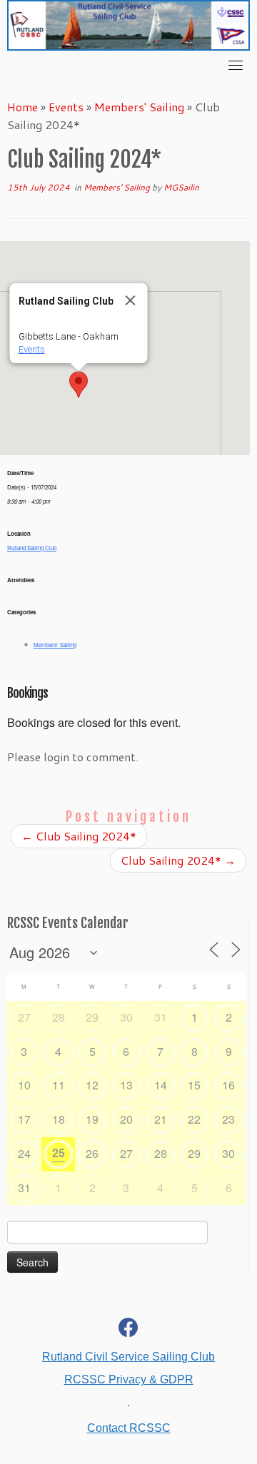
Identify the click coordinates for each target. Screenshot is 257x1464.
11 (58, 1085)
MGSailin (181, 187)
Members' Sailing (139, 106)
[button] (78, 384)
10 (24, 1085)
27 (24, 1017)
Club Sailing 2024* (78, 836)
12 (92, 1085)
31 (160, 1017)
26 (92, 1153)
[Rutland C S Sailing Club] (128, 1330)
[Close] (131, 300)
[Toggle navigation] (235, 65)
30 (126, 1017)
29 (92, 1017)
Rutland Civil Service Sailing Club (128, 1357)
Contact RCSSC (129, 1428)
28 (58, 1017)
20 (126, 1119)
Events (66, 106)
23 (228, 1119)
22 (194, 1119)
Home (22, 106)
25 (58, 1152)
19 (92, 1119)
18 (58, 1119)
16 (228, 1085)
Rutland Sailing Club (31, 547)
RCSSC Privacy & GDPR (128, 1379)
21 (160, 1119)
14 (160, 1085)
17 (24, 1119)
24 (24, 1153)
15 (194, 1085)
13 (126, 1085)
